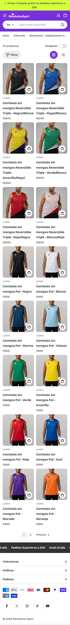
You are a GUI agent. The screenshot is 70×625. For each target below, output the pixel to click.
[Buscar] (62, 25)
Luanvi (6, 98)
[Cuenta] (58, 15)
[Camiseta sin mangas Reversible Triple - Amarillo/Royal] (18, 138)
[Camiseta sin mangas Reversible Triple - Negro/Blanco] (18, 78)
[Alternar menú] (5, 15)
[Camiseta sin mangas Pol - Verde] (18, 370)
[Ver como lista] (63, 55)
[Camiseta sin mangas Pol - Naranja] (51, 484)
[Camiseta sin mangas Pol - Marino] (18, 316)
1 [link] (23, 534)
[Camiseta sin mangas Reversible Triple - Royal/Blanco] (51, 78)
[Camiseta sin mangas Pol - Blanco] (51, 262)
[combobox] (35, 25)
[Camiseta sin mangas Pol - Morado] (18, 484)
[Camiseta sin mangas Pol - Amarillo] (51, 370)
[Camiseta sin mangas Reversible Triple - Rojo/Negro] (18, 202)
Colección (19, 35)
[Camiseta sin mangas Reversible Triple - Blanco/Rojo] (51, 202)
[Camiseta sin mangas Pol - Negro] (18, 262)
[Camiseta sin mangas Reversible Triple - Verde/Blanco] (51, 138)
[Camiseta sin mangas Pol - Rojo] (18, 430)
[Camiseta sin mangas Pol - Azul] (51, 430)
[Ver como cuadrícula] (54, 55)
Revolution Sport (23, 618)
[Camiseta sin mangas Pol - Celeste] (51, 316)
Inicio (6, 35)
